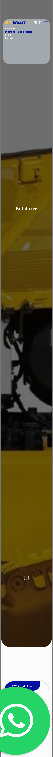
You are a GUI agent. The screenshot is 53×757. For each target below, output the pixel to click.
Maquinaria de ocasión (18, 31)
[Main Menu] (46, 23)
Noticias (9, 38)
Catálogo (10, 35)
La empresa (11, 28)
